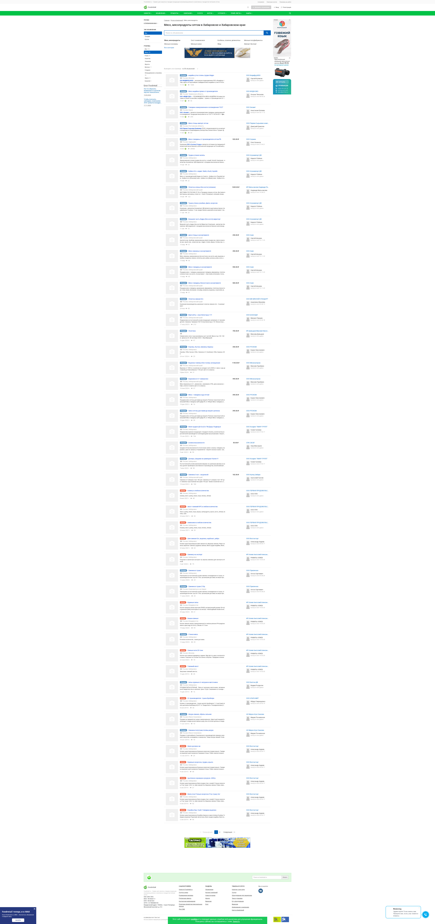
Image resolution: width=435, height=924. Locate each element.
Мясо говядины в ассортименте (200, 267)
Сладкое (147, 70)
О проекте (261, 2)
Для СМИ (182, 909)
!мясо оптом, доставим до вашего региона (204, 411)
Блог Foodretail (150, 85)
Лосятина (192, 331)
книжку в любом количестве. (198, 491)
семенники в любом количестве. (199, 522)
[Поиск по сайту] (290, 13)
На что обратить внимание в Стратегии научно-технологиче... (152, 90)
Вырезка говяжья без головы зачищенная (204, 363)
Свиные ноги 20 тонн (195, 650)
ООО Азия (250, 235)
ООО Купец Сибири (253, 475)
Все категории (169, 47)
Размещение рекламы (186, 895)
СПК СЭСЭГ (250, 443)
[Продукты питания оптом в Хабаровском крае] (149, 877)
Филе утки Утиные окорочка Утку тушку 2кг (203, 794)
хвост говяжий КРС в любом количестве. (202, 506)
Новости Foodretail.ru (186, 889)
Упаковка (148, 61)
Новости (147, 13)
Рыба (147, 56)
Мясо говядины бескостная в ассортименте (204, 283)
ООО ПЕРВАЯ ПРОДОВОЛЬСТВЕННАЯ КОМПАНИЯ (257, 491)
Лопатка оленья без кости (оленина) (202, 187)
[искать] (267, 33)
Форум (209, 13)
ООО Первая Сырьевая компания (257, 123)
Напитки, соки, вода (238, 889)
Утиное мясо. (193, 634)
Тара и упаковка (237, 898)
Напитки (147, 58)
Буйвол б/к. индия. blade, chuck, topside (202, 171)
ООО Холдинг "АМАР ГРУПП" (256, 427)
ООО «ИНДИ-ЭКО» (186, 96)
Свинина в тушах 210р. (196, 586)
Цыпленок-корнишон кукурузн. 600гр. (201, 778)
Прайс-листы (235, 13)
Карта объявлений (238, 910)
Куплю (147, 39)
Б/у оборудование (238, 901)
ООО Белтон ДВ (252, 682)
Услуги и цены (183, 892)
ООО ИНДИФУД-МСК (187, 80)
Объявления (160, 13)
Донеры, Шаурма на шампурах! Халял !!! (203, 459)
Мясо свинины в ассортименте (199, 251)
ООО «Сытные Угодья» (194, 144)
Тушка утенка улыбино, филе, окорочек (203, 203)
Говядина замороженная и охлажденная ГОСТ (205, 107)
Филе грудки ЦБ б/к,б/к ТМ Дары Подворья (204, 427)
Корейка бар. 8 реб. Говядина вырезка (201, 810)
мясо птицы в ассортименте (198, 235)
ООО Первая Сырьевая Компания (190, 128)
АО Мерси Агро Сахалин (255, 714)
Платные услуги (272, 2)
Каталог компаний (211, 892)
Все (147, 49)
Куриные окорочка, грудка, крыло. (200, 762)
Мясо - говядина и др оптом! (198, 395)
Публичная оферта (185, 898)
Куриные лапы (192, 602)
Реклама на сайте (285, 2)
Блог (206, 904)
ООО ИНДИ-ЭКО (252, 91)
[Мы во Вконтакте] (260, 891)
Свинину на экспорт (194, 554)
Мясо (147, 52)
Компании (188, 13)
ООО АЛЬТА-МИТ (252, 698)
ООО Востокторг (252, 538)
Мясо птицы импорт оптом (198, 123)
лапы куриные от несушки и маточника (203, 682)
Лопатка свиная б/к (195, 299)
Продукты (174, 13)
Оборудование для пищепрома (242, 895)
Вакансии (208, 901)
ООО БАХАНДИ (252, 315)
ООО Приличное (252, 570)
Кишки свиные (192, 618)
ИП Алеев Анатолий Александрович (257, 555)
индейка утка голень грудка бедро (201, 75)
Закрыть (236, 921)
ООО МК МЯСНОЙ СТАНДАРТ (257, 299)
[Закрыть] (34, 909)
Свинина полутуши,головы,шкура (200, 730)
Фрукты (147, 64)
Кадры (248, 13)
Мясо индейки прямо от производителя (203, 91)
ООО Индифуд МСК (253, 75)
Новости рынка (210, 895)
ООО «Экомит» (185, 112)
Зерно (148, 78)
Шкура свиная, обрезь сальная (199, 714)
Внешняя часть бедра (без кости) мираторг (204, 219)
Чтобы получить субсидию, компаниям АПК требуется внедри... (153, 101)
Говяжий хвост (193, 666)
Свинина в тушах (194, 570)
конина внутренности (196, 443)
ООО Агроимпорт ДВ (254, 155)
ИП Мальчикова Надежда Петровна (257, 187)
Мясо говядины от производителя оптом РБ (204, 139)
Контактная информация (187, 901)
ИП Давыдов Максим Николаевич (257, 331)
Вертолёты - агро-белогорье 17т (200, 315)
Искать (285, 877)
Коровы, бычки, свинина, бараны (200, 347)
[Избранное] (248, 7)
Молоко (148, 67)
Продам (147, 36)
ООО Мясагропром (253, 363)
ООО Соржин (251, 139)
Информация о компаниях (240, 907)
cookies (194, 919)
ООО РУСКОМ (251, 347)
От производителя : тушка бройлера (200, 698)
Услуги (200, 13)
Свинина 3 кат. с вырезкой (198, 475)
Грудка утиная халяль (196, 155)
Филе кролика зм (193, 746)
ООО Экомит (251, 107)
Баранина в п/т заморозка (198, 379)
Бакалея (148, 81)
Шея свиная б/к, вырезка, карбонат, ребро (203, 538)
